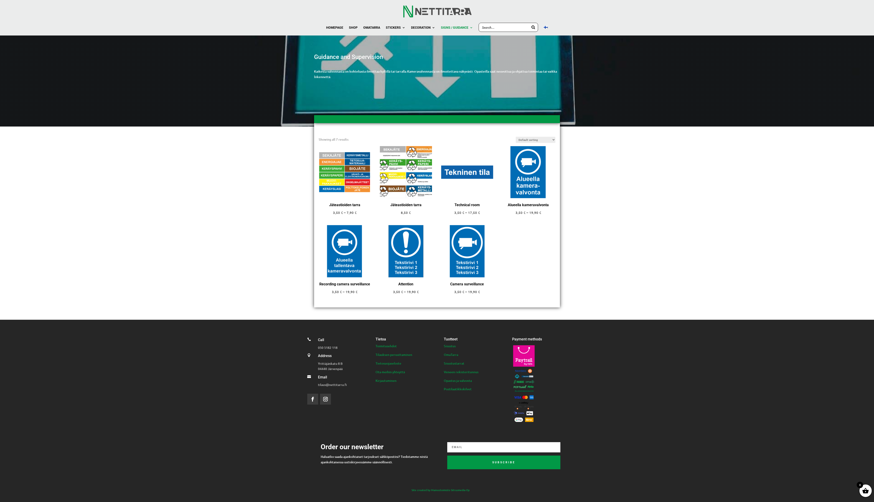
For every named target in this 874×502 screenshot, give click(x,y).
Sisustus (450, 346)
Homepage (334, 27)
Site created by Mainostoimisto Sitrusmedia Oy (441, 490)
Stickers (393, 27)
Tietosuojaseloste (388, 363)
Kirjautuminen (386, 380)
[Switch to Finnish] (546, 30)
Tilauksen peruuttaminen (394, 354)
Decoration (421, 27)
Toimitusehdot (386, 346)
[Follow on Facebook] (312, 399)
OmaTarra (451, 354)
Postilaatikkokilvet (458, 389)
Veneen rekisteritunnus (461, 372)
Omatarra (371, 27)
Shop (353, 27)
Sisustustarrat (454, 363)
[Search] (533, 27)
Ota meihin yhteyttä (390, 372)
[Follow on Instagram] (325, 399)
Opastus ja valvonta (458, 380)
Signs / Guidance (454, 27)
